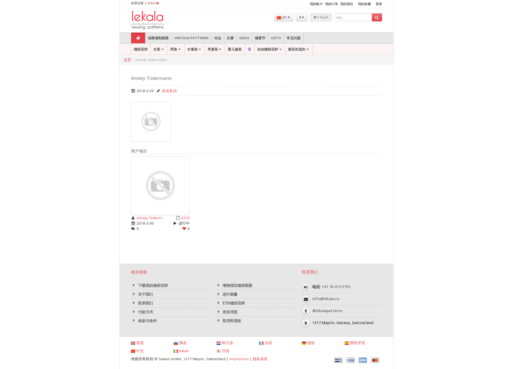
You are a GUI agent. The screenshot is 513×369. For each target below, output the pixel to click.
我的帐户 (316, 4)
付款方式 (145, 311)
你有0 (151, 3)
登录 (379, 4)
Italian (183, 350)
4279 (185, 217)
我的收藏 (364, 4)
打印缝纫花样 (233, 303)
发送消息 (229, 311)
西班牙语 (357, 342)
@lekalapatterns (327, 310)
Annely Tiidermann (151, 78)
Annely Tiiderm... (150, 217)
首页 (127, 59)
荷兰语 (227, 342)
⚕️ (249, 49)
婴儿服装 (235, 49)
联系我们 (145, 303)
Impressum (239, 358)
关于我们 (145, 294)
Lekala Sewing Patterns (157, 20)
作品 (217, 38)
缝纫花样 (141, 49)
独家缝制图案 (158, 38)
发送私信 (169, 90)
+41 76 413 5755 (336, 286)
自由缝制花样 (267, 49)
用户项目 (139, 151)
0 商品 (321, 17)
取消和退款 (231, 320)
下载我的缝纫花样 (152, 285)
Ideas (244, 38)
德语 (310, 342)
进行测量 (229, 294)
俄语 (182, 342)
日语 (225, 350)
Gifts (276, 38)
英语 (139, 342)
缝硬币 (260, 38)
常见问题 (294, 38)
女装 (156, 49)
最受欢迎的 (296, 49)
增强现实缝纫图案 (236, 285)
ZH (284, 17)
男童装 (213, 49)
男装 (173, 49)
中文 (139, 350)
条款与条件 (147, 320)
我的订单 (331, 4)
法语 (267, 342)
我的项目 (346, 4)
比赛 (230, 38)
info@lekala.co (325, 298)
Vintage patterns (191, 38)
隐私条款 (260, 358)
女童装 (192, 49)
